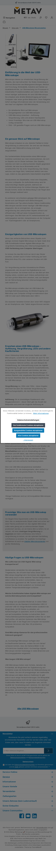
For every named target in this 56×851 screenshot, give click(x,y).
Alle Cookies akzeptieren (28, 436)
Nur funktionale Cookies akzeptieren (28, 425)
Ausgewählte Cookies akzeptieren (28, 430)
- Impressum (28, 440)
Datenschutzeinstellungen (28, 420)
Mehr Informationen (41, 413)
